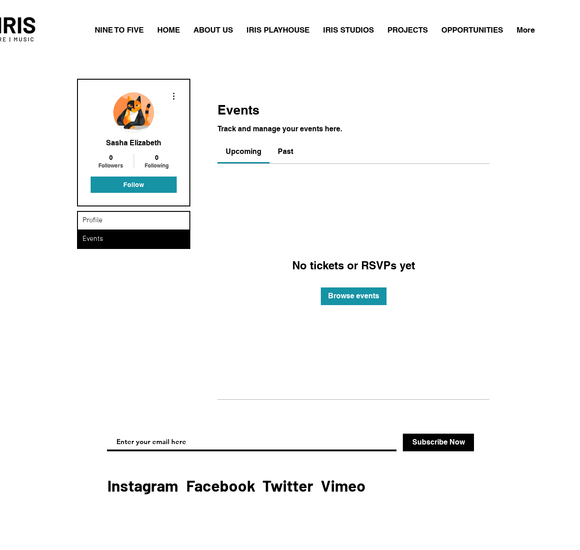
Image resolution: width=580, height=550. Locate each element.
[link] (243, 151)
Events (92, 239)
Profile (92, 220)
